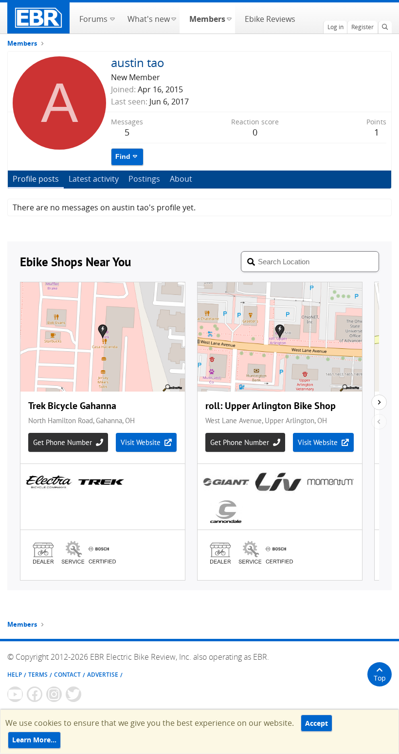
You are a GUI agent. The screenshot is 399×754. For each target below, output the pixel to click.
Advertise (102, 674)
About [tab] (181, 178)
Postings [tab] (144, 178)
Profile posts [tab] (36, 178)
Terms (38, 674)
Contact (67, 674)
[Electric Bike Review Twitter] (73, 694)
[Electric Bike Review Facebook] (34, 694)
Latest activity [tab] (94, 178)
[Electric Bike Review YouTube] (15, 694)
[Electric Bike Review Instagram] (54, 694)
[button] (112, 18)
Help (14, 674)
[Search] (385, 27)
